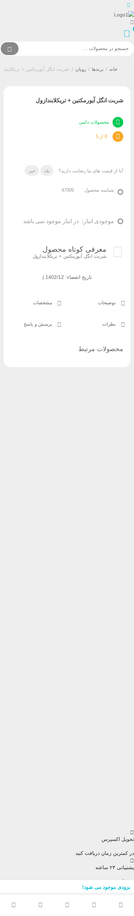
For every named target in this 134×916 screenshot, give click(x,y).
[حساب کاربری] (132, 22)
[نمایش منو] (128, 5)
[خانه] (120, 905)
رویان (80, 69)
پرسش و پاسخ (39, 324)
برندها (98, 69)
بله (47, 170)
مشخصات (43, 302)
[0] (128, 33)
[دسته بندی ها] (67, 905)
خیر (32, 170)
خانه (113, 69)
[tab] (99, 302)
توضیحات (107, 302)
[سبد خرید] (40, 905)
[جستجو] (10, 48)
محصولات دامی (94, 122)
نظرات (109, 324)
